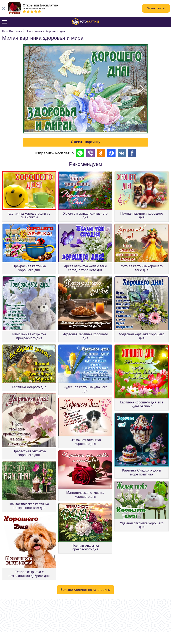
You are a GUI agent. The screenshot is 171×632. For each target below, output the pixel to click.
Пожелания (34, 31)
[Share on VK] (122, 153)
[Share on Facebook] (132, 153)
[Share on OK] (101, 153)
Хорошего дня (55, 31)
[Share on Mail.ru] (111, 153)
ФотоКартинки (12, 31)
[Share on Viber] (90, 153)
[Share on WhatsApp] (80, 153)
